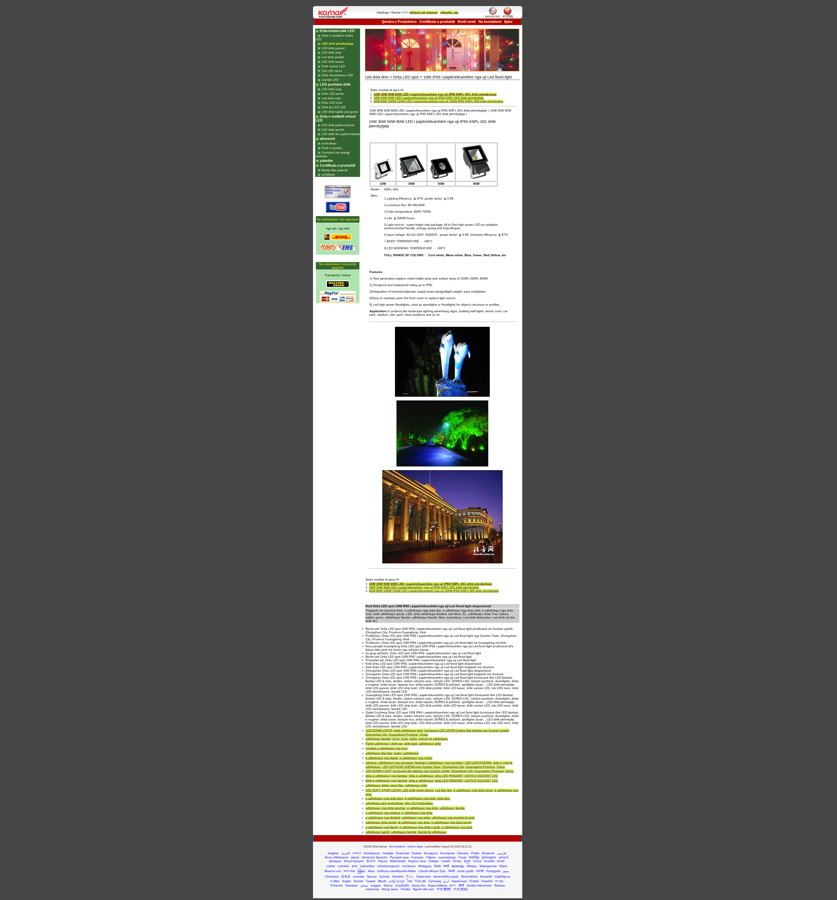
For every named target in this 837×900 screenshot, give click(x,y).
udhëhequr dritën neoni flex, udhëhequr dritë (396, 785)
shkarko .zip (449, 12)
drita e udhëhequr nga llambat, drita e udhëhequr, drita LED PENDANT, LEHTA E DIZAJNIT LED (432, 776)
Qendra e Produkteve (399, 22)
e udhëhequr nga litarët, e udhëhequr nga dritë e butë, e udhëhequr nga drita (419, 827)
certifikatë (328, 174)
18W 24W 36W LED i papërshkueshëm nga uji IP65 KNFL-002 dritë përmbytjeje (429, 98)
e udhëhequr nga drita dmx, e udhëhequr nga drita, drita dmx (408, 798)
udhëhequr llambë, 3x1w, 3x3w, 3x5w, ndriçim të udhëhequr (407, 739)
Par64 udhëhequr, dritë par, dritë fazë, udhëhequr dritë (403, 743)
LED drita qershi (333, 129)
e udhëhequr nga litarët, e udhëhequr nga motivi (399, 758)
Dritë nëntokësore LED (337, 75)
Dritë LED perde (333, 93)
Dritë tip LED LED (334, 107)
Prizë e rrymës (332, 148)
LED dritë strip (331, 52)
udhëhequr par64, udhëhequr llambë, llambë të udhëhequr (406, 832)
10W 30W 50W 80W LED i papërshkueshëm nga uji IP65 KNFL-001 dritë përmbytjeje (435, 94)
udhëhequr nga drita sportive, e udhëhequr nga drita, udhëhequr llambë (415, 808)
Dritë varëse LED (333, 66)
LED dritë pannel (333, 48)
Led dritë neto (331, 98)
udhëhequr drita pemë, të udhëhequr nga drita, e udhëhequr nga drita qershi (418, 822)
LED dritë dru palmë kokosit (341, 134)
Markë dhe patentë (335, 170)
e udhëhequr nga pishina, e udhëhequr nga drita (399, 813)
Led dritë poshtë (333, 57)
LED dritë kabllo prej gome (340, 112)
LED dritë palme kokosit (338, 125)
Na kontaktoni (490, 22)
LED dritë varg (331, 89)
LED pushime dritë (335, 84)
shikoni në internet (424, 12)
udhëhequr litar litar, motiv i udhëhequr (392, 753)
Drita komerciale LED (337, 31)
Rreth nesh (467, 22)
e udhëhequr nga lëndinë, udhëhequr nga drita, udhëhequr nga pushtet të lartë (420, 817)
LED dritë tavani (333, 61)
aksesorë (327, 139)
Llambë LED (330, 79)
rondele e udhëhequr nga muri (387, 748)
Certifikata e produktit (437, 22)
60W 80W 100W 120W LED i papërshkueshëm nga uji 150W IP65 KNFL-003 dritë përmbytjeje (438, 101)
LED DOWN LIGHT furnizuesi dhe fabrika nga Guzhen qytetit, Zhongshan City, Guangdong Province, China (440, 771)
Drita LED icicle (332, 102)
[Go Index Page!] (334, 17)
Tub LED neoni (332, 71)
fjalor (508, 22)
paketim (326, 161)
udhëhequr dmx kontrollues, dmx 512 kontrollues (399, 803)
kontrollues (329, 143)
